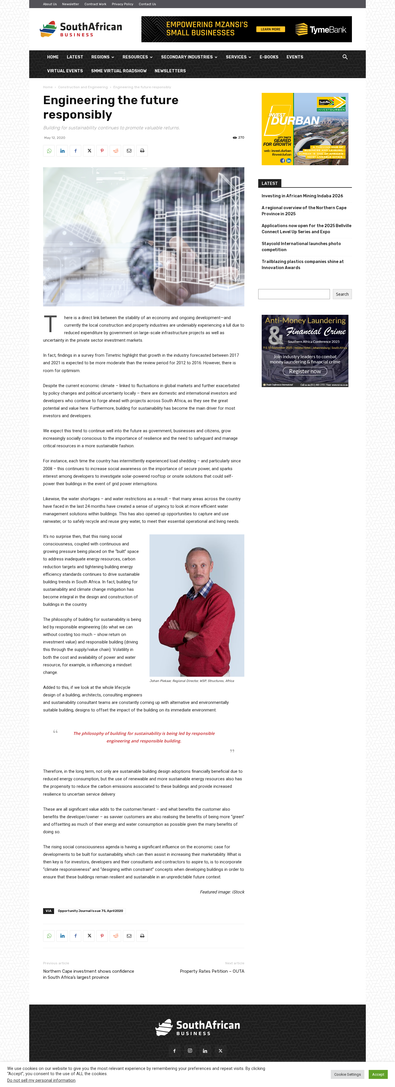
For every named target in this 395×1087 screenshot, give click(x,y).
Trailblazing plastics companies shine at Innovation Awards (303, 264)
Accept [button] (378, 1074)
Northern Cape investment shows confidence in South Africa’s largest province (88, 974)
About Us (50, 4)
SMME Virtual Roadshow (119, 71)
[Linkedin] (62, 151)
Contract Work (95, 4)
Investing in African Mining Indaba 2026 (302, 196)
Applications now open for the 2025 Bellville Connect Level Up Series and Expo (306, 228)
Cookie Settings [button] (347, 1074)
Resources (135, 57)
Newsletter (70, 4)
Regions (100, 57)
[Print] (142, 151)
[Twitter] (89, 151)
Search (342, 294)
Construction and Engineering (83, 87)
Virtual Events (65, 71)
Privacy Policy (122, 4)
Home (53, 57)
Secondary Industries (187, 57)
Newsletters (170, 71)
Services (236, 57)
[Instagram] (190, 1051)
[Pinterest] (102, 151)
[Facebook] (75, 151)
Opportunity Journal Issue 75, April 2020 (90, 911)
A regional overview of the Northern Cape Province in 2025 (304, 210)
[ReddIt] (115, 151)
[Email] (128, 151)
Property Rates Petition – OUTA (212, 971)
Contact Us (147, 4)
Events (295, 57)
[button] (345, 57)
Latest (75, 57)
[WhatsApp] (49, 151)
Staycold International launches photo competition (301, 246)
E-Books (269, 57)
